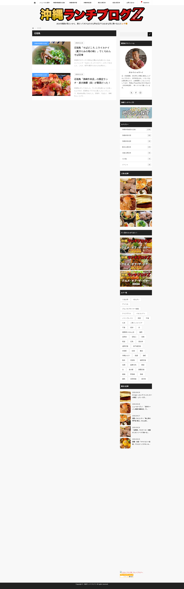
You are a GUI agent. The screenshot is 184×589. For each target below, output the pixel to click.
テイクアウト (126, 313)
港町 (144, 355)
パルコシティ (140, 313)
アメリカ (125, 304)
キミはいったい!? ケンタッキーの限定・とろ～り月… (142, 396)
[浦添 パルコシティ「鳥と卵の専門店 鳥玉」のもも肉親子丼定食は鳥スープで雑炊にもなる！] (144, 186)
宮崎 (142, 337)
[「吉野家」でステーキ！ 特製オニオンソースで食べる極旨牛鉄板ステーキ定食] (128, 186)
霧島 (123, 379)
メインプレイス (127, 318)
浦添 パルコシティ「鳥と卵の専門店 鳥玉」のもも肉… (141, 420)
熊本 (123, 360)
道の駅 (131, 369)
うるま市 (125, 299)
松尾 (133, 351)
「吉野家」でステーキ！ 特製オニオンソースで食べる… (141, 431)
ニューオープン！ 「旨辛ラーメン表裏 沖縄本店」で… (141, 408)
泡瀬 (136, 355)
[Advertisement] (136, 489)
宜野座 (124, 337)
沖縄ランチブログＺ (90, 584)
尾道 (123, 341)
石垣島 (132, 360)
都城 (123, 374)
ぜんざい (136, 299)
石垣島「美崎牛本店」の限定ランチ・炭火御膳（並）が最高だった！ (92, 81)
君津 (131, 327)
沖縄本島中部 (73, 2)
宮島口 (134, 337)
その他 (136, 159)
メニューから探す (45, 2)
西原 (142, 365)
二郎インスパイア (136, 323)
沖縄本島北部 (87, 2)
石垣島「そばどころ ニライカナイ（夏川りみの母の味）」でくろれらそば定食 (92, 51)
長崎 (141, 374)
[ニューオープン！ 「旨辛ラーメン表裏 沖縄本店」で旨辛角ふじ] (128, 203)
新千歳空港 (137, 346)
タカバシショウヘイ (136, 72)
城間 (140, 332)
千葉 (123, 327)
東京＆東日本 (102, 2)
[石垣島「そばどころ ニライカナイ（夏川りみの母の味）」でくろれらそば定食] (51, 53)
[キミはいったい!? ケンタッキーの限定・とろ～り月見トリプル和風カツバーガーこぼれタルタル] (144, 203)
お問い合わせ (130, 2)
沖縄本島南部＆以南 (59, 2)
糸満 (123, 365)
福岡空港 (143, 360)
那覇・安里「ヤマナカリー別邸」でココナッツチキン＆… (141, 443)
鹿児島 (143, 379)
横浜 (141, 351)
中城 (147, 318)
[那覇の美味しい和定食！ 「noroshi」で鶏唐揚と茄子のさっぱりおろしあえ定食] (128, 219)
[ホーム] (34, 2)
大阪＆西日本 (116, 2)
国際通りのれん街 (128, 332)
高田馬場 (133, 379)
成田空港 (125, 346)
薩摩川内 (133, 365)
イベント (136, 164)
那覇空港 (141, 369)
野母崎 (132, 374)
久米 (123, 323)
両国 (139, 318)
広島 (131, 341)
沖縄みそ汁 (126, 355)
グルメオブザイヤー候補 (130, 309)
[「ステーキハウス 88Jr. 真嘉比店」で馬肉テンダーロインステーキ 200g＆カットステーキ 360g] (144, 219)
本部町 (124, 351)
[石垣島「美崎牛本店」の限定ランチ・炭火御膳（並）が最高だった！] (51, 84)
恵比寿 (140, 341)
